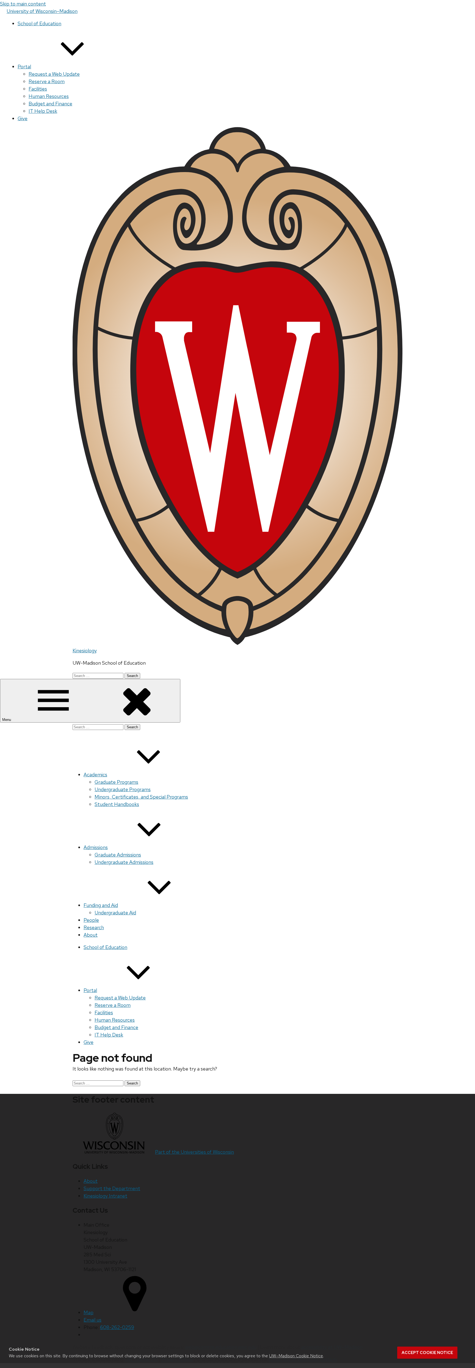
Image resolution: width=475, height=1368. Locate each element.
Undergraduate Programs (123, 789)
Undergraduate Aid (115, 912)
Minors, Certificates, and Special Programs (141, 797)
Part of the (194, 1152)
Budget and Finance (50, 103)
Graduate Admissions (118, 855)
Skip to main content (23, 4)
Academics (95, 774)
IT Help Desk (43, 111)
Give (22, 118)
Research (94, 927)
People (91, 920)
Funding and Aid (101, 905)
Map (88, 1312)
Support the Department (112, 1188)
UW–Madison (42, 11)
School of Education (39, 23)
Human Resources (49, 96)
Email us (92, 1320)
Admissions (96, 847)
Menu (7, 720)
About (91, 935)
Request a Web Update (54, 74)
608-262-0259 (117, 1327)
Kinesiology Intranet (105, 1196)
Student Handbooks (117, 804)
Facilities (38, 89)
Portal (24, 66)
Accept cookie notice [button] (427, 1352)
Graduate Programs (116, 782)
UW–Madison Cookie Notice (296, 1356)
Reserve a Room (47, 81)
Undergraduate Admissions (124, 862)
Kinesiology (85, 650)
